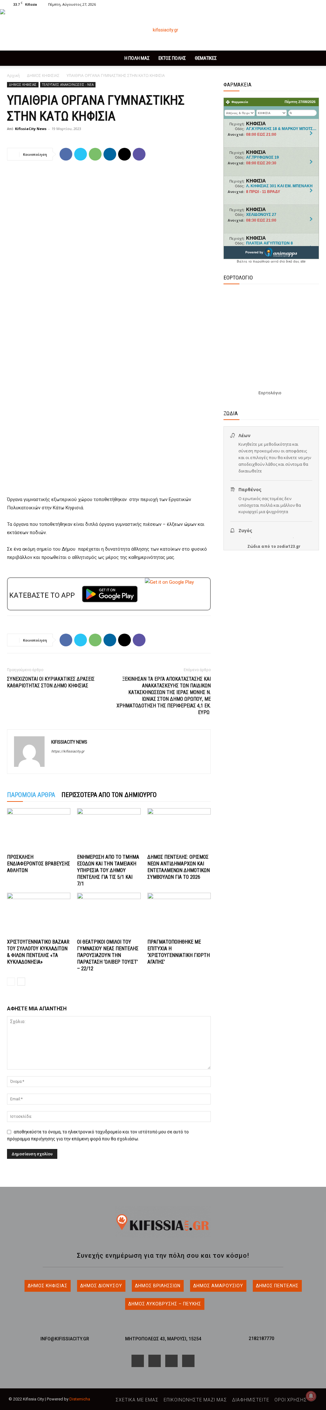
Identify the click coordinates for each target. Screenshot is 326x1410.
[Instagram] (293, 4)
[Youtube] (314, 4)
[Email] (124, 154)
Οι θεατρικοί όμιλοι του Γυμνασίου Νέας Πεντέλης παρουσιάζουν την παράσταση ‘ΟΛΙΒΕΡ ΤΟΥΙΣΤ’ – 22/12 (107, 955)
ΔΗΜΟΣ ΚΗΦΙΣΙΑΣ (43, 75)
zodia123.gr (289, 546)
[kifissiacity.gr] (163, 1221)
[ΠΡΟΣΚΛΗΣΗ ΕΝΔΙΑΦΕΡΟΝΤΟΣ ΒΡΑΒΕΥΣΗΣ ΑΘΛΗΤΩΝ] (38, 830)
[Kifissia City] (163, 30)
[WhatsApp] (95, 154)
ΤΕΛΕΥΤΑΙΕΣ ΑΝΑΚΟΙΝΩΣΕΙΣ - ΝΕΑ (68, 84)
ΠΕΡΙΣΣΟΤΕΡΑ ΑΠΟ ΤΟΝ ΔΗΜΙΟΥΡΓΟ (109, 795)
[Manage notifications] (311, 1396)
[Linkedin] (109, 154)
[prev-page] (11, 982)
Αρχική (13, 75)
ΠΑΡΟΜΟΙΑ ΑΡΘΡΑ (31, 795)
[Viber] (139, 154)
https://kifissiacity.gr (67, 751)
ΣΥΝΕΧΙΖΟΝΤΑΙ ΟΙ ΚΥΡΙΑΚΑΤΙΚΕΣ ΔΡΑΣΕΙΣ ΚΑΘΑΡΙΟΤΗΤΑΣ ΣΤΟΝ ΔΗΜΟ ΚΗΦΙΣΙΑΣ (51, 682)
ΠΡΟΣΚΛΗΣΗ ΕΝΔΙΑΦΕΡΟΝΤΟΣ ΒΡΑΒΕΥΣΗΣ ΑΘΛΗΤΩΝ (38, 863)
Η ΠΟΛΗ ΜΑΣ (137, 58)
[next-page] (21, 982)
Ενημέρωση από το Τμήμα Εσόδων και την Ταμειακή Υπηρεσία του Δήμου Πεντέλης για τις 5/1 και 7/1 (108, 870)
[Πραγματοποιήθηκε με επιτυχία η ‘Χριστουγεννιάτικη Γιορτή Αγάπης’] (179, 914)
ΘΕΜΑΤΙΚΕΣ (206, 58)
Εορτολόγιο (270, 392)
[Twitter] (303, 4)
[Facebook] (282, 4)
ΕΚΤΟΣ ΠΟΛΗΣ (172, 58)
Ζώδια (253, 546)
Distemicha (79, 1399)
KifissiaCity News (30, 128)
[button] (273, 4)
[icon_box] (65, 1336)
